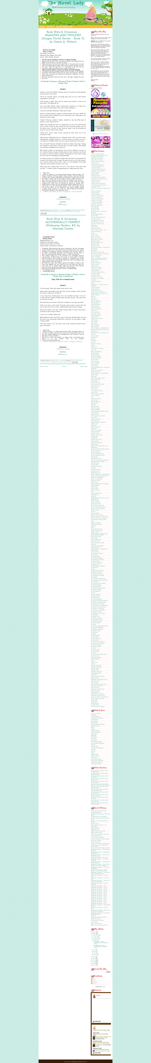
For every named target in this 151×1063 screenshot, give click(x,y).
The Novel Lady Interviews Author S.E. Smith (99, 798)
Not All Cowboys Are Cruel (98, 455)
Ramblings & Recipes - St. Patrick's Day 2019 (100, 859)
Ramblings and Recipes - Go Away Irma (99, 876)
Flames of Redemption (96, 351)
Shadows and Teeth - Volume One (99, 516)
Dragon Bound (94, 316)
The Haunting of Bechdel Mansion (99, 600)
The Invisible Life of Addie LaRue (99, 605)
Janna (94, 979)
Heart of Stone (94, 374)
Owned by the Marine (96, 466)
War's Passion (94, 682)
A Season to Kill (95, 192)
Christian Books (95, 716)
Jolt (92, 396)
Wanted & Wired (95, 681)
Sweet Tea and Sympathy (97, 545)
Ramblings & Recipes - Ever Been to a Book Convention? (100, 855)
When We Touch (95, 687)
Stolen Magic (94, 538)
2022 (93, 933)
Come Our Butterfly (96, 281)
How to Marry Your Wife (97, 384)
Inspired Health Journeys (97, 393)
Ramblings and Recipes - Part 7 (99, 900)
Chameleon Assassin (96, 268)
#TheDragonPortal (76, 210)
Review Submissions (64, 27)
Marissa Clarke (67, 361)
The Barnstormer (95, 561)
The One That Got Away (97, 619)
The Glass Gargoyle (96, 594)
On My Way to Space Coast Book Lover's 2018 (99, 846)
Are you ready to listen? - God (98, 229)
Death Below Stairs (96, 307)
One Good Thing (95, 463)
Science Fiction (94, 746)
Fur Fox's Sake (94, 359)
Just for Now (94, 400)
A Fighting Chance (95, 175)
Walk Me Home (95, 678)
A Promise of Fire (95, 186)
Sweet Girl (93, 544)
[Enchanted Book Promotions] (100, 133)
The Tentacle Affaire (96, 644)
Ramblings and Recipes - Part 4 (99, 895)
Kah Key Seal (94, 403)
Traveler (93, 663)
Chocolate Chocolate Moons (98, 272)
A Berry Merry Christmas (97, 161)
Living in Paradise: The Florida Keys (100, 838)
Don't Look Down (95, 312)
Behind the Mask (95, 241)
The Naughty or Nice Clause (98, 613)
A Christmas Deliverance (97, 164)
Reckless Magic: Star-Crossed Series (100, 474)
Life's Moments (95, 412)
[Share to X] (44, 213)
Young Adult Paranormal (97, 760)
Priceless (93, 467)
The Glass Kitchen (95, 595)
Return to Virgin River (96, 479)
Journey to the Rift (96, 398)
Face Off (93, 334)
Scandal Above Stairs (96, 493)
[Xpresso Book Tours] (100, 131)
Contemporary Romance (97, 718)
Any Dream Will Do (96, 228)
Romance (93, 744)
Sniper (92, 527)
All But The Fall (95, 209)
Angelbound (94, 225)
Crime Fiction (94, 721)
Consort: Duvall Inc (96, 287)
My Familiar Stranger (96, 442)
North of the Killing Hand (97, 453)
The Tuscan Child (95, 649)
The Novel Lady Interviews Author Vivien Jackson (99, 801)
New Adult (93, 738)
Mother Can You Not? (96, 439)
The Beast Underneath (96, 562)
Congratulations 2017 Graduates (99, 816)
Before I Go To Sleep (96, 237)
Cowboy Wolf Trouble (96, 290)
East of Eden (94, 323)
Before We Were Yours (97, 239)
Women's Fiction (95, 755)
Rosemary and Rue (95, 480)
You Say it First (95, 704)
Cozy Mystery (94, 719)
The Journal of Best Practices (98, 607)
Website (46, 191)
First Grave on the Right (97, 348)
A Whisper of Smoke (96, 203)
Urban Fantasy (94, 754)
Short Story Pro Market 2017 (98, 519)
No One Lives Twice (96, 450)
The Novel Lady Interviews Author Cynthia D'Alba (99, 782)
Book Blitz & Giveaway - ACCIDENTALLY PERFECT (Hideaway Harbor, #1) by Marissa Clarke (63, 223)
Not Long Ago (94, 456)
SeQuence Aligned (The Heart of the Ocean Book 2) (100, 498)
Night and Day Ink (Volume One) (99, 445)
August (95, 940)
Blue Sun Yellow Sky (96, 255)
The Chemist (94, 577)
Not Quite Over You (96, 458)
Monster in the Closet (96, 434)
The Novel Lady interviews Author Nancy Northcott (99, 803)
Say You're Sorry (95, 490)
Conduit (93, 283)
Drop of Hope (94, 321)
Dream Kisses (94, 320)
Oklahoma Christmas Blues (98, 461)
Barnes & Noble (65, 81)
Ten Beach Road (95, 547)
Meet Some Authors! (96, 840)
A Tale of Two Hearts (96, 197)
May (94, 951)
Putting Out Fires (95, 471)
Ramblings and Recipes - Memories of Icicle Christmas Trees (100, 881)
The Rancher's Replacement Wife (99, 625)
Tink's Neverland (95, 659)
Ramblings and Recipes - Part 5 (99, 897)
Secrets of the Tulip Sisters (98, 508)
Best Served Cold (95, 245)
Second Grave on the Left (97, 505)
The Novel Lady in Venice (97, 920)
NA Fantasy (94, 736)
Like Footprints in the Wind (98, 415)
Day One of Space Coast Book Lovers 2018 (100, 819)
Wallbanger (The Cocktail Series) (99, 679)
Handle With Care (95, 371)
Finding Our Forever (96, 343)
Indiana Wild (94, 392)
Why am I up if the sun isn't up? (99, 925)
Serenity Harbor (95, 513)
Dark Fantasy (94, 722)
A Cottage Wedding (96, 167)
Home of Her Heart (96, 379)
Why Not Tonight (95, 690)
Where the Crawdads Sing (97, 689)
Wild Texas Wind (95, 692)
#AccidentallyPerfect (77, 360)
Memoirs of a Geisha (96, 430)
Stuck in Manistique (96, 539)
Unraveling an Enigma (96, 671)
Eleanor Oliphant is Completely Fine (100, 328)
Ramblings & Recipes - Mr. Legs (99, 857)
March (95, 954)
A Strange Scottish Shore (97, 195)
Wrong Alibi (94, 701)
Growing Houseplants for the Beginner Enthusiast (100, 368)
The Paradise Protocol (96, 621)
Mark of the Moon (95, 426)
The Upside (93, 652)
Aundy (92, 233)
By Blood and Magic (96, 262)
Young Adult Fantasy (96, 759)
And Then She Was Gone (97, 222)
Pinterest (79, 341)
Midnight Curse (95, 433)
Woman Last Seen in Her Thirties (99, 696)
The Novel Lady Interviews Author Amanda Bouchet (99, 774)
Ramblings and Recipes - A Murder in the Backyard (100, 868)
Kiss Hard (93, 404)
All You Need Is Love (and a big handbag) (99, 212)
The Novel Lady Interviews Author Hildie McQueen (99, 787)
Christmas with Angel (96, 276)
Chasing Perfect (95, 270)
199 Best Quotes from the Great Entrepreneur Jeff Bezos (99, 156)
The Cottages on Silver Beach (98, 583)
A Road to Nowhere (96, 191)
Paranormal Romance (96, 741)
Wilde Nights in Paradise (97, 693)
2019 (93, 960)
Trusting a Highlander (96, 667)
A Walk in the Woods (96, 200)
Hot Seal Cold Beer (95, 382)
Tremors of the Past (96, 665)
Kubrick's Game (95, 406)
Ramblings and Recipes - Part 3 (99, 893)
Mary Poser (94, 428)
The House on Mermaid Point (98, 602)
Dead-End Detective (96, 304)
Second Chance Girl (96, 503)
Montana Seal (94, 436)
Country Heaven (95, 289)
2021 (93, 956)
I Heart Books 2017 (96, 835)
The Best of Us (94, 567)
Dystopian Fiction (95, 725)
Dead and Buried (95, 302)
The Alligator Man (95, 556)
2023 (93, 932)
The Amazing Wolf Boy (96, 558)
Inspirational (94, 733)
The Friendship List (96, 591)
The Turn (93, 648)
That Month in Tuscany (96, 553)
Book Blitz (46, 361)
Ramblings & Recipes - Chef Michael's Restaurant (100, 850)
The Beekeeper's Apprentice (98, 565)
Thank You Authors (96, 918)
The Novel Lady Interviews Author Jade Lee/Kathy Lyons (99, 790)
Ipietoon (85, 1061)
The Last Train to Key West (98, 610)
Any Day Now (94, 226)
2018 (93, 961)
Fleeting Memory (95, 354)
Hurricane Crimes (95, 385)
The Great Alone (95, 597)
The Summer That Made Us (98, 641)
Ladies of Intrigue (95, 408)
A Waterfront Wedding (96, 202)
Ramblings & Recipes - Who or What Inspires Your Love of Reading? (100, 865)
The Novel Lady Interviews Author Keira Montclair (99, 792)
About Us (50, 27)
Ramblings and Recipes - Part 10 (99, 887)
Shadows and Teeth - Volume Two (99, 518)
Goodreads (45, 81)
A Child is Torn (95, 163)
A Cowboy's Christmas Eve (97, 170)
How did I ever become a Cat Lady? (99, 834)
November (95, 935)
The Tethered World (96, 646)
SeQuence (93, 496)
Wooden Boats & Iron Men (97, 698)
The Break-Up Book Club (97, 573)
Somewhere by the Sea (96, 529)
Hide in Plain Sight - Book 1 (98, 378)
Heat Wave (93, 376)
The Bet (93, 569)
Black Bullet (94, 250)
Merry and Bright (95, 431)
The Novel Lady (66, 2)
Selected (93, 511)
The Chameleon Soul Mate (97, 575)
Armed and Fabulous (96, 231)
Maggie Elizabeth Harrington (98, 422)
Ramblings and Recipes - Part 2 (99, 892)
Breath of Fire (94, 261)
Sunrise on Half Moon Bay (97, 542)
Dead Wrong (94, 299)
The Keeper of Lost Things (97, 608)
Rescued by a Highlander (97, 477)
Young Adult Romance (96, 762)
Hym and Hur (94, 387)
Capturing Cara (95, 265)
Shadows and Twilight (74, 211)
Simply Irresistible (95, 522)
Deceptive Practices (96, 309)
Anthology (93, 714)
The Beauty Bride (95, 564)
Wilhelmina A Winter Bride (98, 695)
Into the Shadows (95, 395)
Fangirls (93, 339)
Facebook (60, 191)
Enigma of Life (94, 331)
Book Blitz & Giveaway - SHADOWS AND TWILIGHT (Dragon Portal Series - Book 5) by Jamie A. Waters (63, 36)
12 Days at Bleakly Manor (97, 154)
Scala (92, 491)
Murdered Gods (95, 441)
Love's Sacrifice (95, 420)
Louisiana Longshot (96, 419)
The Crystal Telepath (96, 584)
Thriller (93, 752)
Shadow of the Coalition (97, 514)
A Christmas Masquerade (97, 166)
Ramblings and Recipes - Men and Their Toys (99, 884)
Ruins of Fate (94, 482)
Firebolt (93, 345)
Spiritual (93, 751)
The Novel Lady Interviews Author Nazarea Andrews (99, 795)
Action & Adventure (96, 713)
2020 (93, 958)
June (94, 949)
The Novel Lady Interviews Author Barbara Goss (99, 779)
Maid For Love (94, 423)
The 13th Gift (94, 554)
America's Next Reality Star (98, 217)
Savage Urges (94, 486)
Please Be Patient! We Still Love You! (100, 847)
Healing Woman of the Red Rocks (99, 373)
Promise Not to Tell (96, 469)
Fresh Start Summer (96, 357)
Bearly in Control (95, 236)
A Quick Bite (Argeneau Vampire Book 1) (100, 189)
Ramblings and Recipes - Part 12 (99, 890)
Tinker (92, 660)
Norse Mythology (95, 452)
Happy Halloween (95, 827)
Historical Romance (96, 732)
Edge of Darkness (95, 324)
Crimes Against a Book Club (98, 292)
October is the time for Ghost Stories (100, 843)
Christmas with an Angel (97, 278)
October (95, 936)
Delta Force (94, 310)
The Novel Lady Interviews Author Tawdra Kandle (99, 771)
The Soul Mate (94, 637)
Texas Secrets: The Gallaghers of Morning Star (99, 549)
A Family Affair (95, 174)
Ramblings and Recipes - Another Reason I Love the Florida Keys (99, 870)
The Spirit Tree (94, 640)
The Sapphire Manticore (97, 629)
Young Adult (94, 757)
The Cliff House (95, 581)
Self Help (93, 749)
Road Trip (93, 915)
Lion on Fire (94, 417)
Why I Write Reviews (96, 923)
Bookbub (79, 191)
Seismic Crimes (95, 510)
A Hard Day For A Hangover (98, 177)
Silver (92, 521)
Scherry (95, 981)
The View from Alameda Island (98, 654)
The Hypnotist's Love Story (97, 603)
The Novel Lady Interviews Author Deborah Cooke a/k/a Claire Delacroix (100, 784)
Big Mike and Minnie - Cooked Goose (100, 247)
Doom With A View (96, 313)
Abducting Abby (94, 206)
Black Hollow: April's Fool (97, 252)
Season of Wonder (95, 502)
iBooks (75, 81)
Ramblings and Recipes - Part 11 (99, 889)
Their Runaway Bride (96, 657)
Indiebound (68, 276)
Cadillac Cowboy (95, 264)
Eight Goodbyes (94, 326)
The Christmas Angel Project (98, 578)
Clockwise (93, 280)
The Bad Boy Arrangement (97, 559)
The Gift (93, 592)
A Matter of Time (95, 182)
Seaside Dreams (95, 500)
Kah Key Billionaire (96, 401)
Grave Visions (94, 365)
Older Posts (83, 366)
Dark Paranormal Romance (98, 724)
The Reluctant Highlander (97, 627)
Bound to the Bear (95, 256)
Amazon (54, 81)
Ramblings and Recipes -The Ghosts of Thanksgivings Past (100, 913)
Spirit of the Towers (96, 536)
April (94, 953)
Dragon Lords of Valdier (97, 318)
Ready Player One (95, 472)
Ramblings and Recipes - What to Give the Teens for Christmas (100, 911)
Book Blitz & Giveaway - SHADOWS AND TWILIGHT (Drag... (100, 942)
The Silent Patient (95, 635)
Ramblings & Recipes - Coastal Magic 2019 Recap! (100, 853)
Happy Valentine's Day (96, 832)
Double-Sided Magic (96, 315)
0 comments (62, 210)
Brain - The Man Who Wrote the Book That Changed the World (99, 259)
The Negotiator (94, 614)
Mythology (93, 735)
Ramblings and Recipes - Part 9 (99, 903)
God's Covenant (95, 361)
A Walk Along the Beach (97, 198)
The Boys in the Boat (96, 572)
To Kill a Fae (94, 662)
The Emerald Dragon (96, 586)
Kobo (82, 81)
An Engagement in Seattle (97, 220)
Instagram (67, 191)
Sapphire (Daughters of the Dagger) (100, 483)
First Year (93, 350)
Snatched (93, 525)
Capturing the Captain (96, 267)
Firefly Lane (94, 346)
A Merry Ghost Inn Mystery (98, 183)
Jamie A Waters (58, 211)
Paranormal (94, 740)
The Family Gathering (96, 589)
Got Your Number (95, 362)
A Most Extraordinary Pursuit (98, 185)
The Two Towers (95, 651)
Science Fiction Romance (97, 748)
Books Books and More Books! (98, 810)
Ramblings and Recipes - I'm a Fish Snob (100, 878)
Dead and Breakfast (96, 301)
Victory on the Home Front (97, 676)
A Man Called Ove (95, 180)
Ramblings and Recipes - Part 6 (99, 898)
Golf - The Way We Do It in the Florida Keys (99, 826)
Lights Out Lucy (95, 414)
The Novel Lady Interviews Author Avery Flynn (99, 776)
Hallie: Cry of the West (97, 370)
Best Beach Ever (95, 244)
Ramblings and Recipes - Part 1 (99, 885)
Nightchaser (94, 447)
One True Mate (95, 464)
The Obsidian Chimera (96, 618)
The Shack (93, 633)
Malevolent (93, 425)
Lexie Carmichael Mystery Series (99, 411)
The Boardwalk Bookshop (97, 570)
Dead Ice (93, 296)
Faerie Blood (94, 337)
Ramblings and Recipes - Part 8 (99, 901)
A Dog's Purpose (95, 172)
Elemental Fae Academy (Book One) (100, 329)
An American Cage (95, 218)
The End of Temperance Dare (98, 588)
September (96, 938)
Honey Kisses (94, 381)
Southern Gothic (95, 532)
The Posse (93, 624)
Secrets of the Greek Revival (98, 506)
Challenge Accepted (96, 812)
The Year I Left (95, 655)
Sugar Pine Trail (95, 541)
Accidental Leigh (95, 208)
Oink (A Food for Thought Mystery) (100, 460)
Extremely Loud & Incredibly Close (99, 332)
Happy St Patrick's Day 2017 (98, 831)
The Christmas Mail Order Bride (99, 580)
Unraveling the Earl (96, 673)
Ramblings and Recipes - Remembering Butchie (100, 905)
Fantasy (93, 729)
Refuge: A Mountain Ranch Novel (99, 475)
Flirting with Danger (96, 356)
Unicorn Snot (94, 921)
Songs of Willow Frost (96, 530)
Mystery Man (94, 444)
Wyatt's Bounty (95, 703)
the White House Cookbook (97, 706)
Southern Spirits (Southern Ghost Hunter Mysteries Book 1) (99, 534)
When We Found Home (96, 685)
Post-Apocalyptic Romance (97, 743)
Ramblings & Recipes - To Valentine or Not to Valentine (100, 862)
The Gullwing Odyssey (96, 599)
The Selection (94, 632)
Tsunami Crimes (95, 668)
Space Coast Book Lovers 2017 (99, 917)
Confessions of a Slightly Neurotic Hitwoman (99, 285)
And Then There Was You (97, 223)
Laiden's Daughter (95, 409)
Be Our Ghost (94, 234)
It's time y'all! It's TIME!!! (97, 837)
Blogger (103, 986)
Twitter (73, 191)
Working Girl (94, 700)
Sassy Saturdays (95, 485)
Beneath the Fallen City (97, 242)
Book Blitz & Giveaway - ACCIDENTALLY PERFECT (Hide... (100, 946)
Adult (42, 361)
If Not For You (94, 389)
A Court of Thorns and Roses (98, 169)
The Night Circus (95, 616)
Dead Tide (93, 298)
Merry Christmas (95, 842)
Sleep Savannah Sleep (96, 524)
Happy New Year (95, 829)
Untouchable (94, 674)
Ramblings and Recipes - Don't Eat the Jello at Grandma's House (100, 873)
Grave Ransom (94, 364)
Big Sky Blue (94, 248)
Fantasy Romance (95, 730)
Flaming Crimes (95, 353)
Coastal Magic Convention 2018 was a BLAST (100, 814)
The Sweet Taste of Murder (98, 643)
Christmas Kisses (95, 275)
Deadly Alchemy (95, 305)
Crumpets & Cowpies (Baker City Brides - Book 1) (99, 294)
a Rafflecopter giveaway (63, 199)
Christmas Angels (95, 273)
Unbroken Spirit (95, 670)
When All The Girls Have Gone (98, 684)
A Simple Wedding (95, 194)
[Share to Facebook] (45, 213)
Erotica (93, 727)
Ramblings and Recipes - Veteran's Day (99, 908)
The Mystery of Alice (96, 611)
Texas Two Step (95, 551)
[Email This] (41, 213)
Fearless (93, 342)
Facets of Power (95, 335)
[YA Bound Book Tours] (100, 147)
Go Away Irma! (94, 823)
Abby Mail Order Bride (96, 205)
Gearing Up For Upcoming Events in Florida (100, 821)
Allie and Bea (94, 215)
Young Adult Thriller (96, 763)
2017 (93, 963)
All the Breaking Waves (97, 214)
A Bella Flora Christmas (97, 159)
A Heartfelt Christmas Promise (99, 178)
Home (42, 27)
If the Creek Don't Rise (97, 390)
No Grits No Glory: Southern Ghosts (100, 449)
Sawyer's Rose (94, 488)
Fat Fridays (93, 340)
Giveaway (50, 211)
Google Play (63, 83)
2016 (93, 965)
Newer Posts (44, 366)
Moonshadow (94, 438)
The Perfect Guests (96, 622)
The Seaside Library (96, 630)
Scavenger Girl (94, 494)
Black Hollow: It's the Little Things (99, 253)
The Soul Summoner (96, 638)
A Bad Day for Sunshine (97, 158)
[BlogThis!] (42, 213)
